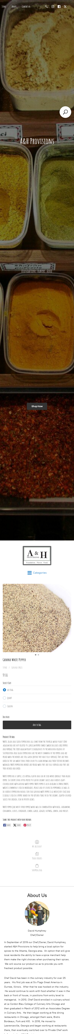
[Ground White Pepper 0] (37, 618)
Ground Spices (16, 667)
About (14, 6)
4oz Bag (10, 690)
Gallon (10, 706)
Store (5, 667)
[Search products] (65, 112)
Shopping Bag (37, 870)
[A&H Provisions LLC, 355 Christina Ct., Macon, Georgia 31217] (37, 555)
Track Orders (37, 858)
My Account (37, 846)
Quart (9, 698)
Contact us (26, 6)
